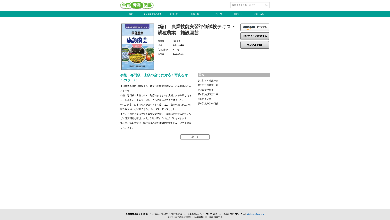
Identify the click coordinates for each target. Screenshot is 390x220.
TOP (131, 14)
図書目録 (238, 14)
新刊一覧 (174, 14)
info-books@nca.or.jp (255, 214)
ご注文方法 (259, 14)
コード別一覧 (216, 14)
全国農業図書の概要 (152, 14)
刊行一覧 (195, 14)
